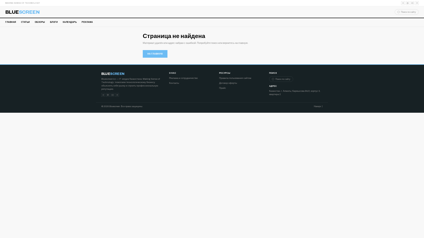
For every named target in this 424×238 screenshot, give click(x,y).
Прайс (222, 88)
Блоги (54, 22)
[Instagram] (407, 3)
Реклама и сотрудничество (183, 78)
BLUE (22, 12)
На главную (155, 54)
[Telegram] (403, 3)
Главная (10, 22)
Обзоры (40, 22)
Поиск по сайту (408, 12)
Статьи (25, 22)
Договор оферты (228, 83)
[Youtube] (412, 3)
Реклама (87, 22)
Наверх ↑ (318, 106)
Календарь (70, 22)
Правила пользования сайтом (235, 78)
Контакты (174, 83)
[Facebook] (417, 3)
